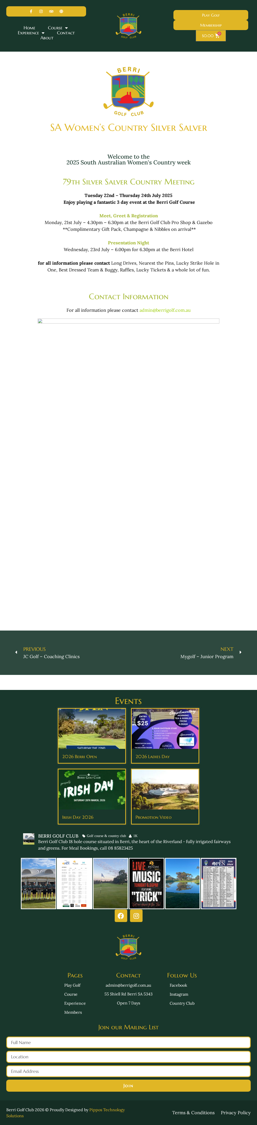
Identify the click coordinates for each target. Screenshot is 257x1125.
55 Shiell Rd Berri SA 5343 (128, 993)
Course (55, 27)
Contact (66, 32)
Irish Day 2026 (77, 817)
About (46, 37)
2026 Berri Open (79, 756)
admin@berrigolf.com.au (165, 310)
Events (128, 700)
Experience (28, 32)
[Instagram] (41, 11)
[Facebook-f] (31, 11)
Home (29, 27)
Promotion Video (153, 817)
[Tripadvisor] (51, 11)
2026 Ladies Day (153, 756)
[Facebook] (121, 915)
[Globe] (61, 11)
